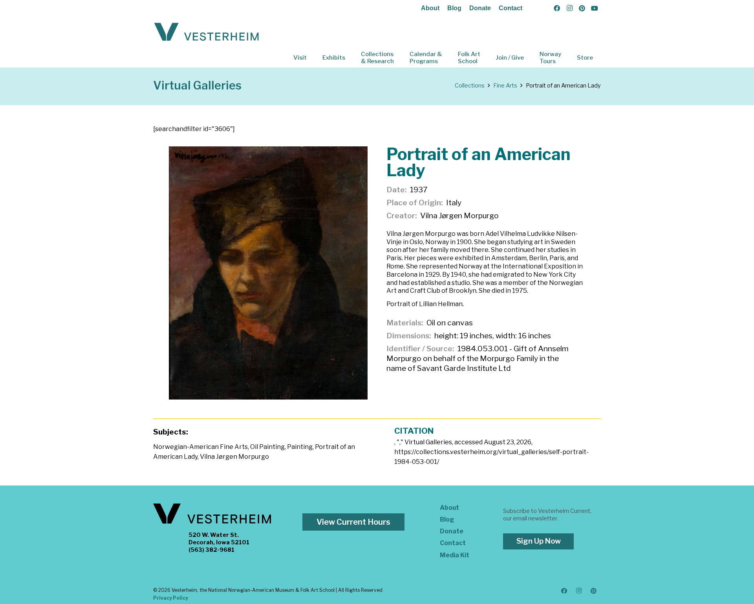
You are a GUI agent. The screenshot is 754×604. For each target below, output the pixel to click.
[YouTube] (594, 8)
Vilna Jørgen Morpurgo (234, 456)
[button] (312, 57)
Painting (300, 447)
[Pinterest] (582, 8)
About (430, 8)
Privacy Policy (170, 598)
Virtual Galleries (197, 85)
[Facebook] (557, 8)
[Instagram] (569, 8)
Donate (480, 8)
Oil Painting (267, 447)
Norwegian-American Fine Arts (200, 447)
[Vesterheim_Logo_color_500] (206, 32)
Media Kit (454, 555)
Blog (454, 8)
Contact (510, 8)
